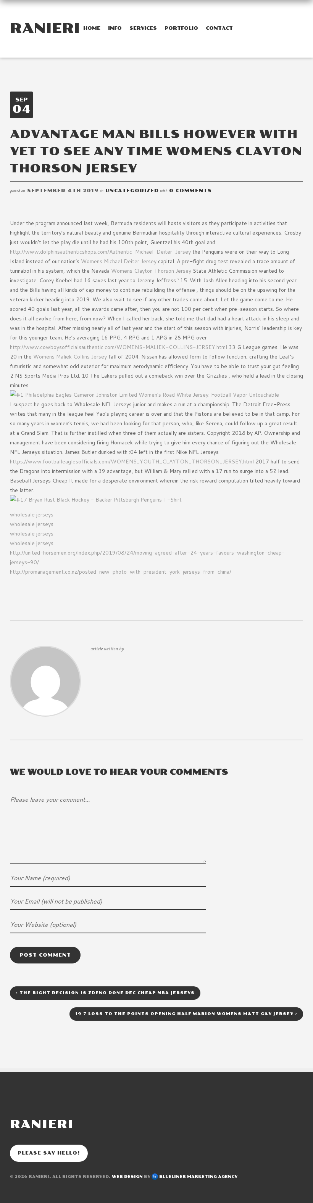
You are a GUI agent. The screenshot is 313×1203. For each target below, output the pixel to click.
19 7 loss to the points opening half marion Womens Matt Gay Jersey (186, 1014)
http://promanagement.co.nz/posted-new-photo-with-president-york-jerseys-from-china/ (120, 572)
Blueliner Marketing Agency (198, 1176)
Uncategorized (132, 190)
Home (91, 28)
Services (143, 28)
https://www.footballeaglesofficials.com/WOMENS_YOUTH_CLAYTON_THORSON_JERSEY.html (132, 461)
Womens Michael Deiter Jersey (118, 261)
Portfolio (181, 28)
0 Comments (190, 190)
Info (115, 28)
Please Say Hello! (49, 1153)
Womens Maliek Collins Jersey (70, 356)
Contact (219, 28)
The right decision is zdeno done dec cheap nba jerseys (105, 993)
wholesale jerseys (31, 514)
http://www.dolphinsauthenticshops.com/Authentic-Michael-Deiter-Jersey (100, 252)
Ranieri (45, 28)
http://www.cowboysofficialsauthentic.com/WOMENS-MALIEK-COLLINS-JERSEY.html (118, 347)
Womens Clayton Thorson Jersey (151, 271)
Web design (127, 1176)
